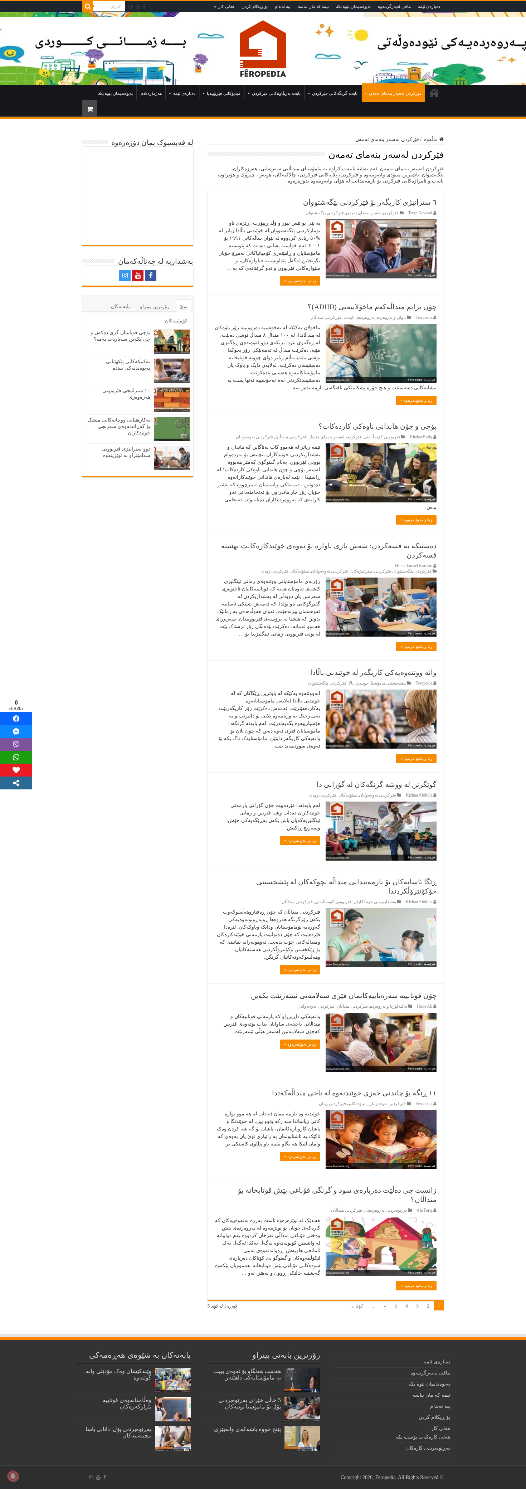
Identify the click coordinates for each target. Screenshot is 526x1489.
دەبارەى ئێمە (429, 6)
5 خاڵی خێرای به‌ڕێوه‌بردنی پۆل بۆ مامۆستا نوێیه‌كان (250, 1403)
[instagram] (130, 7)
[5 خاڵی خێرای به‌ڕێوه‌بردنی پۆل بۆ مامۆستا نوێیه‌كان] (302, 1409)
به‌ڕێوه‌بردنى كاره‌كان (428, 1448)
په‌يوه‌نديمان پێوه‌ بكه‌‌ (353, 6)
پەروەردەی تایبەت (359, 317)
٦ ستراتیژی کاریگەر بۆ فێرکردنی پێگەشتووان (370, 202)
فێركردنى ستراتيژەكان (370, 571)
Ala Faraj (424, 1210)
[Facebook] (144, 7)
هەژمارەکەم (151, 93)
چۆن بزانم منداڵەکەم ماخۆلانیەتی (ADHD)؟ (372, 307)
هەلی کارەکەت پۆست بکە (422, 1437)
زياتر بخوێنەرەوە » (300, 280)
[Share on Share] (16, 718)
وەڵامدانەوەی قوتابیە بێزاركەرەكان (127, 1403)
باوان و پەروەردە (391, 317)
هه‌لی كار (226, 6)
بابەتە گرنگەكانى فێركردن (334, 93)
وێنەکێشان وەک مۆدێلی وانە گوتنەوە (118, 1374)
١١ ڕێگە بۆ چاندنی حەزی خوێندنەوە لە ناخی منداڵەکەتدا (354, 1093)
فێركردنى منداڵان (325, 317)
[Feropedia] (263, 48)
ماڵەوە (434, 92)
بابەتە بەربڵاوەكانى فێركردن (276, 93)
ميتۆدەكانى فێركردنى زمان (285, 571)
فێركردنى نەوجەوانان (254, 436)
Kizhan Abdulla (419, 795)
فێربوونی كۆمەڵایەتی (382, 436)
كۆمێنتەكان (176, 320)
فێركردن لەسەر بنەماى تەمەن (395, 93)
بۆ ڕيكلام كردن (255, 6)
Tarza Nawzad (420, 212)
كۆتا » (357, 1306)
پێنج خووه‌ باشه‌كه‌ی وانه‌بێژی (247, 1429)
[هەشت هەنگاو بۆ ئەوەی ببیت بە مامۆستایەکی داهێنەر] (302, 1380)
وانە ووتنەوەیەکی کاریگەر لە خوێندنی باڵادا (373, 672)
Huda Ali (424, 1006)
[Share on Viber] (16, 744)
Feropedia (423, 317)
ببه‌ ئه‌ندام (283, 6)
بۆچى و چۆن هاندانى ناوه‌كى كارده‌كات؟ (377, 426)
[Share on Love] (16, 770)
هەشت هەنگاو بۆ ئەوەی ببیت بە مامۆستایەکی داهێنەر (247, 1374)
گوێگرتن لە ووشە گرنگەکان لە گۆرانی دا (377, 784)
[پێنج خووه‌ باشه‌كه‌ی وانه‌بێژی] (302, 1438)
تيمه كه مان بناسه (313, 6)
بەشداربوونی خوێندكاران (375, 901)
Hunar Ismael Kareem (413, 565)
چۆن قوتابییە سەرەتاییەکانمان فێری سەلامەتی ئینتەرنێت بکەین (344, 995)
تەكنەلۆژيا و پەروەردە (388, 1006)
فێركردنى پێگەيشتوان (325, 212)
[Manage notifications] (13, 1476)
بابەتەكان (120, 306)
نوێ (183, 306)
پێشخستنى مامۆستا (388, 683)
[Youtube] (138, 7)
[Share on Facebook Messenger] (16, 731)
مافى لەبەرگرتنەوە (394, 6)
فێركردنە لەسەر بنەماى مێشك (334, 436)
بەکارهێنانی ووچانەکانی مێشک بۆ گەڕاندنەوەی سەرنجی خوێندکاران (118, 426)
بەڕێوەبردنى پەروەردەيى (385, 1210)
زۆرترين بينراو (155, 306)
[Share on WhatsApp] (16, 757)
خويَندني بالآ (359, 683)
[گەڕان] (87, 6)
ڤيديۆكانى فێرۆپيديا (223, 93)
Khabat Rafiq (421, 436)
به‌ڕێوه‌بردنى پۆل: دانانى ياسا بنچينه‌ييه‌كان (118, 1432)
